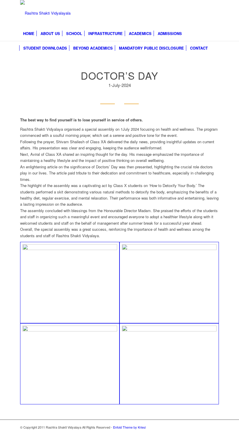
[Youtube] (214, 13)
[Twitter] (197, 13)
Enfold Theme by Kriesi (129, 427)
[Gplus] (205, 13)
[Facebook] (188, 13)
